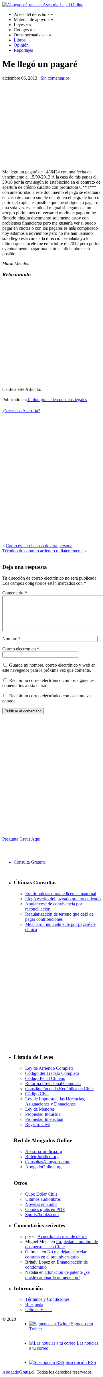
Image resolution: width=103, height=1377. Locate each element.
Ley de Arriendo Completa (49, 1068)
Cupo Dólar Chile (41, 1194)
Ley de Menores (40, 1109)
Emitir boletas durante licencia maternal (60, 893)
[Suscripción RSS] (46, 1362)
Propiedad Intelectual (44, 1119)
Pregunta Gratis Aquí (21, 839)
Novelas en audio (41, 1204)
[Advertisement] (50, 125)
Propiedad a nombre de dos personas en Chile (61, 1244)
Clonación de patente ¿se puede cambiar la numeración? (57, 1275)
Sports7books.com (42, 1214)
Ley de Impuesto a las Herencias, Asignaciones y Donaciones (55, 1101)
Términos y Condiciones (47, 1299)
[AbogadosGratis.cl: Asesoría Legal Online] (42, 4)
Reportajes (23, 50)
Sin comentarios (55, 78)
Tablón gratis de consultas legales (57, 399)
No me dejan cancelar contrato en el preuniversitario (55, 1254)
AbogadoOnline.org (43, 1166)
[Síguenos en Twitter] (49, 1323)
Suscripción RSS (81, 1362)
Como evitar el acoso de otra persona (39, 545)
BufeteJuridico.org (42, 1156)
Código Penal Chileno (45, 1078)
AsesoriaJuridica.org (43, 1151)
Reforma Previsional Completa (53, 1083)
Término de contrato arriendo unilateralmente (43, 550)
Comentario (14, 592)
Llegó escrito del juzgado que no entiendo (63, 898)
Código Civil (37, 1093)
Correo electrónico (20, 648)
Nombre (11, 638)
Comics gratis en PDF (45, 1209)
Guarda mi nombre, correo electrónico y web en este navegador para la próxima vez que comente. (49, 668)
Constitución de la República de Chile (59, 1088)
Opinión (21, 45)
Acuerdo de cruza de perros (62, 1236)
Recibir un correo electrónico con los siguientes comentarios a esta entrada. (48, 683)
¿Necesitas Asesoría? (21, 410)
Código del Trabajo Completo (52, 1073)
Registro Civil (37, 1124)
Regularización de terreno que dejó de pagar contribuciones (59, 917)
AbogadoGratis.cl (18, 1372)
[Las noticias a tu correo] (52, 1343)
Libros (19, 40)
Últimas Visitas (38, 1309)
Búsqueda (34, 1304)
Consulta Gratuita (29, 862)
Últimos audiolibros (43, 1199)
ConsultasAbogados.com (47, 1161)
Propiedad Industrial (43, 1114)
